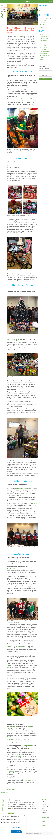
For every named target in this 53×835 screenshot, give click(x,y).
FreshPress (12, 730)
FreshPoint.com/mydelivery (15, 737)
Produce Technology (44, 36)
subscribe (11, 771)
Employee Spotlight (44, 38)
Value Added (43, 61)
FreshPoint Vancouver (13, 339)
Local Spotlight (43, 46)
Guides (41, 59)
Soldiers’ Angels (32, 503)
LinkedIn (31, 779)
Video (41, 34)
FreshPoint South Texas (22, 488)
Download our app (12, 739)
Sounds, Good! (16, 831)
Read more (11, 813)
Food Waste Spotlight (44, 40)
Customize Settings (16, 827)
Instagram (22, 779)
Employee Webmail (45, 817)
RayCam (13, 461)
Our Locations (43, 20)
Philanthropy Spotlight (44, 44)
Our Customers (43, 22)
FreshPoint (4, 7)
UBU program (29, 745)
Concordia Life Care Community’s (16, 646)
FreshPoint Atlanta (12, 166)
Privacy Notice (44, 799)
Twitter (17, 779)
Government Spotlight (44, 51)
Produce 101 (42, 42)
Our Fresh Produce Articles (46, 18)
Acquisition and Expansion (45, 55)
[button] (24, 816)
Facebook (12, 779)
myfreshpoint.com (27, 732)
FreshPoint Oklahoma (13, 569)
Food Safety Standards (45, 49)
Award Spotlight (43, 53)
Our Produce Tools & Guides (44, 26)
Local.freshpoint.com (19, 756)
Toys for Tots (10, 274)
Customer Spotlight (44, 48)
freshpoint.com (14, 726)
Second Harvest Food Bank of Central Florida (22, 99)
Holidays (42, 57)
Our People (42, 24)
